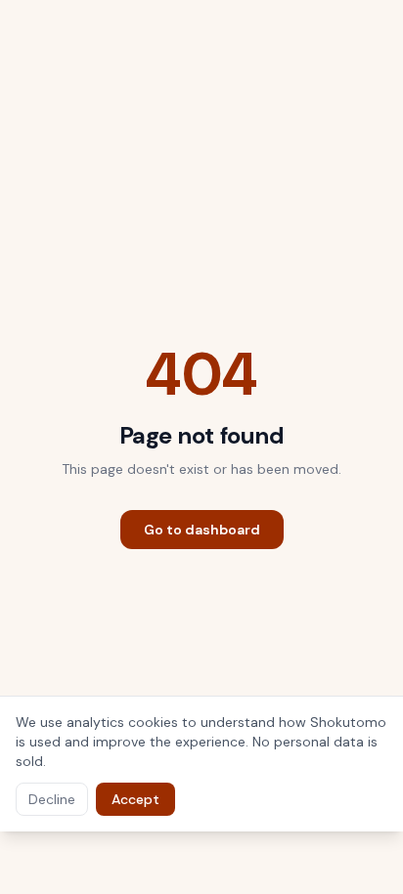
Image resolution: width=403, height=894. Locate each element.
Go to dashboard (202, 529)
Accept (135, 799)
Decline (51, 799)
